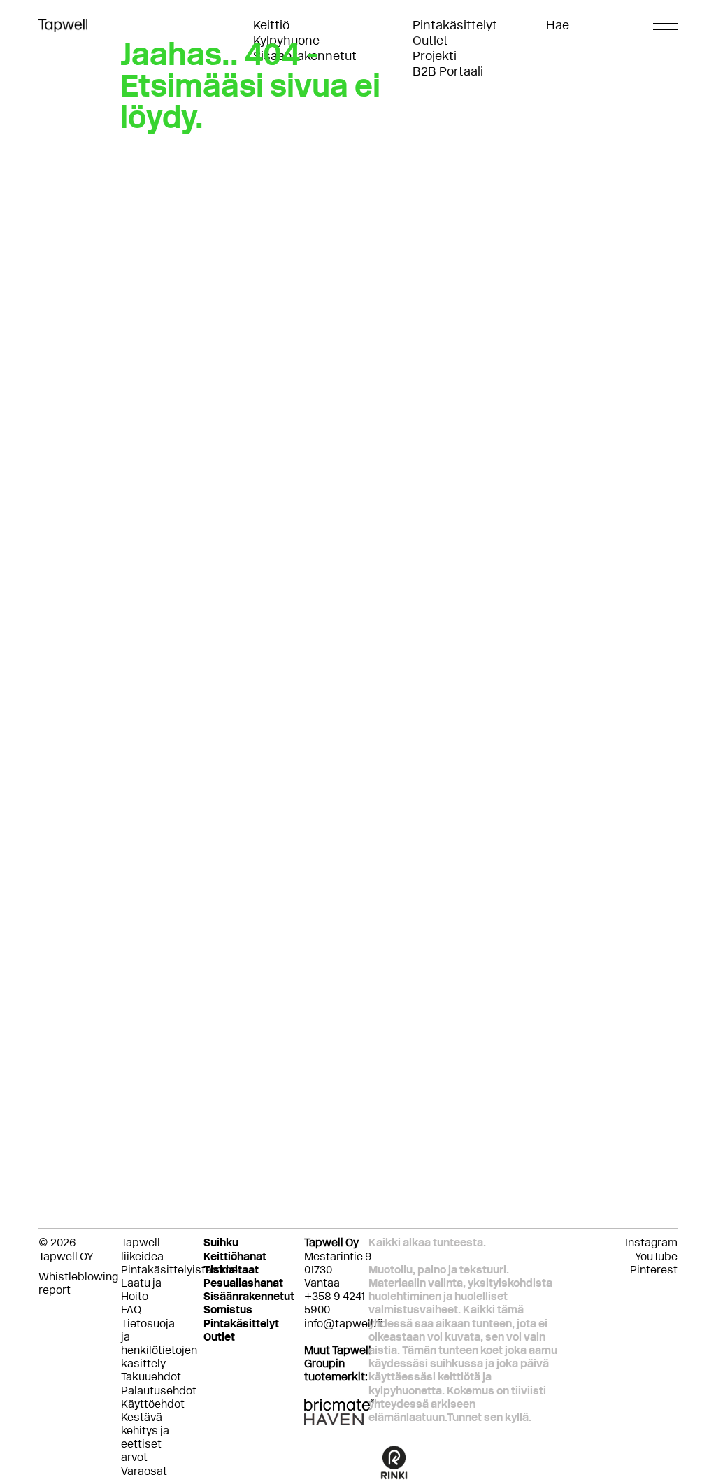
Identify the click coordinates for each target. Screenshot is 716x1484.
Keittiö (271, 25)
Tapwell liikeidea (142, 1249)
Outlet (430, 40)
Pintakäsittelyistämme (179, 1269)
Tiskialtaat (231, 1269)
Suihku (220, 1242)
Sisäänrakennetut (248, 1296)
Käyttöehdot (153, 1404)
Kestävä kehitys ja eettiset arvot (145, 1437)
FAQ (131, 1309)
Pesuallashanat (243, 1283)
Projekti (435, 56)
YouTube (656, 1256)
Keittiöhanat (234, 1256)
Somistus (227, 1309)
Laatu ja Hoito (141, 1289)
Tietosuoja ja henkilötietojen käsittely (159, 1344)
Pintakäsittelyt (455, 25)
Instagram (651, 1242)
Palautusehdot (158, 1390)
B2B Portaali (448, 71)
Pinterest (654, 1269)
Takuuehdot (151, 1376)
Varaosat (144, 1471)
